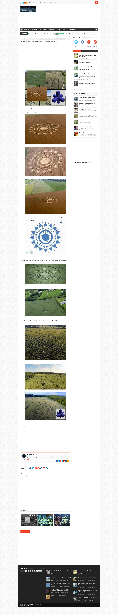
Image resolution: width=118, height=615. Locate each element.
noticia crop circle (43, 45)
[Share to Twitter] (24, 524)
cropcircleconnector (25, 423)
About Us (35, 2)
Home (30, 2)
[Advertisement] (73, 15)
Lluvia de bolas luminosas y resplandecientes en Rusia (85, 61)
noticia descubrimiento (49, 515)
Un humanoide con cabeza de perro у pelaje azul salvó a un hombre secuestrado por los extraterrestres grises (87, 75)
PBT (29, 605)
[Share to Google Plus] (25, 524)
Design (65, 29)
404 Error (56, 2)
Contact (39, 2)
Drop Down (49, 2)
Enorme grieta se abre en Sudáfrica (58, 595)
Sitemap (44, 2)
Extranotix (27, 459)
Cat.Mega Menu (72, 29)
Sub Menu (34, 29)
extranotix (31, 604)
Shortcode (43, 29)
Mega (59, 29)
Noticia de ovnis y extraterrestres (33, 38)
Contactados (67, 515)
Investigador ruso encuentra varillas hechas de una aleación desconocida (87, 82)
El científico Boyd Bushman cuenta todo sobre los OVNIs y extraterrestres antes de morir (60, 572)
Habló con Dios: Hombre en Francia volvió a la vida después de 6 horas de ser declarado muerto (53, 33)
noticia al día (28, 33)
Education (51, 29)
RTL (60, 2)
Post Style (26, 29)
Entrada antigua (67, 473)
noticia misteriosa (83, 33)
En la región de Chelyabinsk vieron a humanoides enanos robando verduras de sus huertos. (87, 55)
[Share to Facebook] (22, 524)
